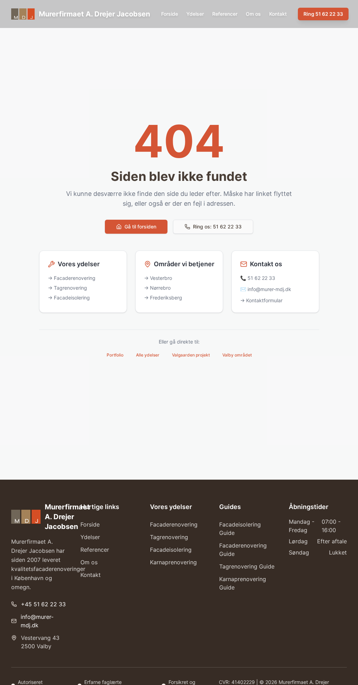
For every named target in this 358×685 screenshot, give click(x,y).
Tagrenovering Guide (246, 566)
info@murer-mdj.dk (37, 621)
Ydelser (195, 14)
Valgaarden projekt (191, 355)
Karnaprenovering (173, 562)
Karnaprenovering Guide (242, 583)
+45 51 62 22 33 (43, 604)
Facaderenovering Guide (243, 549)
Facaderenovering (174, 524)
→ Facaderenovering (71, 278)
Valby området (237, 355)
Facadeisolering (171, 549)
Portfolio (115, 355)
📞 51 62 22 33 (257, 278)
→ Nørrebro (157, 288)
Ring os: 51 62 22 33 (217, 226)
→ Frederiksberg (163, 298)
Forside (169, 14)
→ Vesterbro (158, 278)
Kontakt (278, 14)
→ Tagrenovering (67, 288)
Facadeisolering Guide (240, 528)
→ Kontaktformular (261, 300)
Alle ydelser (147, 355)
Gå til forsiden (140, 226)
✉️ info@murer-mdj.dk (265, 289)
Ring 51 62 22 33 (323, 14)
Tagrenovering (169, 537)
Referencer (224, 14)
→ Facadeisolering (69, 298)
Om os (253, 14)
